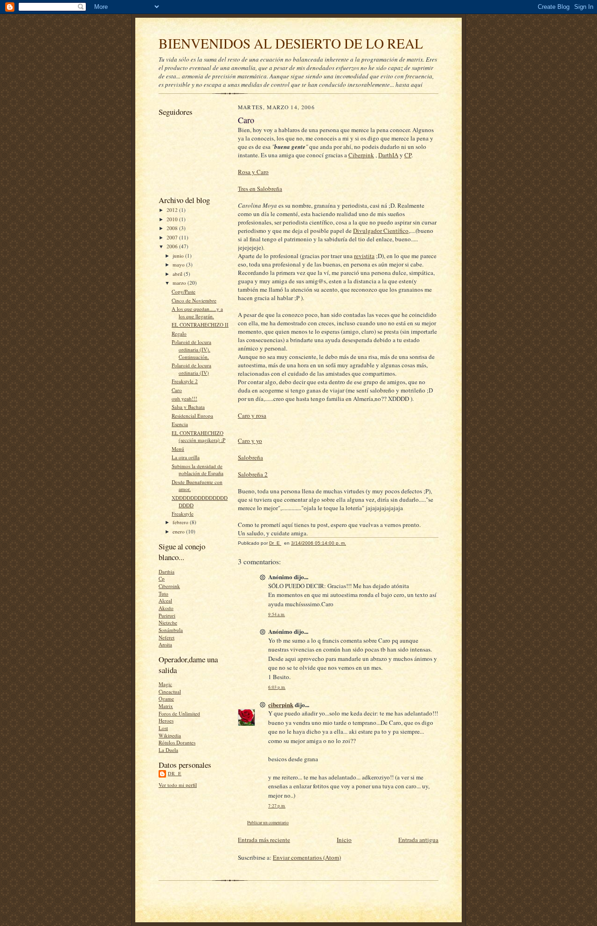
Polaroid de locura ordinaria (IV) (191, 369)
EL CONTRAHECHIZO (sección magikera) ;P (198, 436)
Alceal (165, 600)
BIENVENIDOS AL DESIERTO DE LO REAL (291, 43)
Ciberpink (169, 585)
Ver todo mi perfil (178, 784)
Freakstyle (183, 513)
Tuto (163, 593)
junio (179, 255)
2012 (173, 209)
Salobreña (250, 457)
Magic (165, 683)
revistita (364, 256)
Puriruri (167, 615)
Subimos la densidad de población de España (197, 470)
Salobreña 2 (253, 474)
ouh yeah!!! (184, 398)
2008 (173, 228)
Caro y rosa (252, 415)
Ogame (166, 698)
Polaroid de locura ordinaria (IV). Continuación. (191, 349)
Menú (178, 448)
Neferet (166, 637)
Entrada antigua (418, 839)
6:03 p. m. (276, 687)
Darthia (166, 571)
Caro (177, 389)
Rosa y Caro (253, 172)
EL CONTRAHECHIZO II (200, 324)
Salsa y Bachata (188, 406)
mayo (179, 264)
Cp (162, 578)
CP (407, 155)
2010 (173, 219)
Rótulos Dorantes (177, 742)
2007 (173, 237)
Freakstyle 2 (185, 381)
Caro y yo (250, 440)
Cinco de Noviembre (194, 300)
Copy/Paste (183, 291)
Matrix (166, 705)
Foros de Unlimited (179, 713)
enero (179, 531)
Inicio (344, 839)
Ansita (165, 644)
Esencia (180, 424)
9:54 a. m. (276, 614)
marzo (180, 282)
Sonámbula (171, 629)
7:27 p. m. (276, 806)
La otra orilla (186, 457)
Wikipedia (170, 735)
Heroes (166, 720)
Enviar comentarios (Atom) (307, 857)
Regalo (179, 333)
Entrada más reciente (264, 839)
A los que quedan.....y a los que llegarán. (197, 312)
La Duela (168, 749)
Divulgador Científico (381, 230)
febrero (181, 522)
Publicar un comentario (268, 823)
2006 (173, 246)
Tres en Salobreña (260, 188)
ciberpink (280, 704)
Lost (163, 727)
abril (178, 273)
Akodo (166, 607)
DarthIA (388, 155)
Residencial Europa (192, 415)
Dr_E (174, 773)
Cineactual (170, 691)
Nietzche (168, 622)
